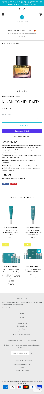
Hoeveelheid (6, 114)
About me (22, 329)
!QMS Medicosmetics (11, 227)
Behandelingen (22, 326)
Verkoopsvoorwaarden (22, 364)
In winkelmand (22, 125)
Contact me (22, 332)
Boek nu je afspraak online (22, 335)
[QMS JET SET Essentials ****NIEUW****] (33, 254)
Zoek (22, 367)
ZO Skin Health (22, 323)
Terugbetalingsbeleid (22, 370)
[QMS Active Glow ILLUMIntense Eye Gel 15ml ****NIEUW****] (33, 215)
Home (4, 43)
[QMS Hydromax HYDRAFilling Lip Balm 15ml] (11, 215)
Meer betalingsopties (22, 136)
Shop (22, 320)
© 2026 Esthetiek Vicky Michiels (11, 381)
